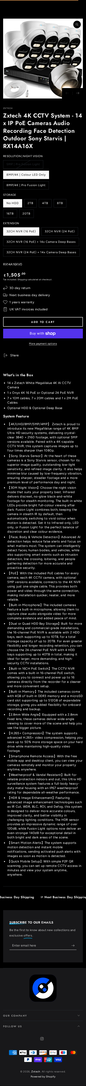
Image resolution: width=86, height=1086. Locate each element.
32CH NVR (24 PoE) (59, 233)
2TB (32, 204)
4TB (47, 204)
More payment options (43, 343)
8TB (61, 204)
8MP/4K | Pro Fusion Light (26, 186)
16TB (11, 215)
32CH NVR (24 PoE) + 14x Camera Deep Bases (41, 254)
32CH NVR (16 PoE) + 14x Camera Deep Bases (41, 243)
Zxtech (8, 108)
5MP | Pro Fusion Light (23, 165)
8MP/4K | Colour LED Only (26, 176)
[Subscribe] (74, 945)
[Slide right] (77, 93)
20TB (28, 215)
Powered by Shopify (43, 1076)
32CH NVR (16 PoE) (21, 233)
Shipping (22, 279)
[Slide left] (67, 93)
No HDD (14, 204)
